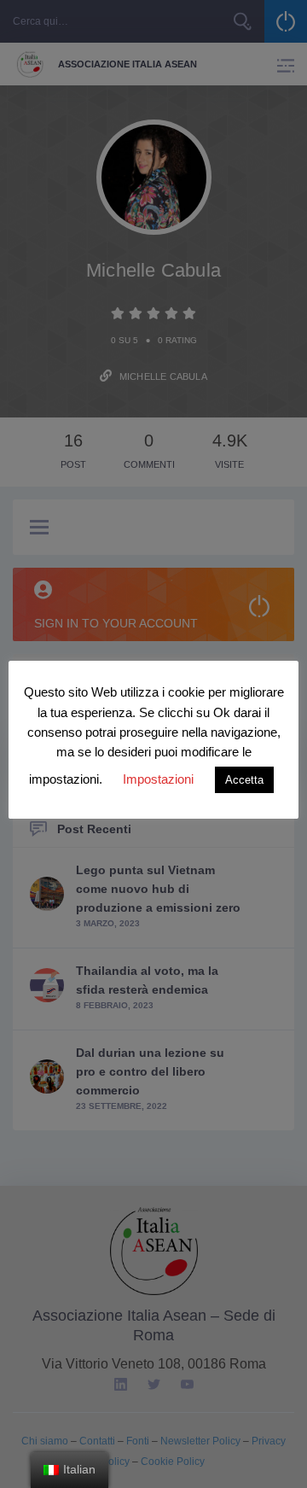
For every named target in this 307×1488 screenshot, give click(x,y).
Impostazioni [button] (158, 779)
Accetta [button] (244, 779)
